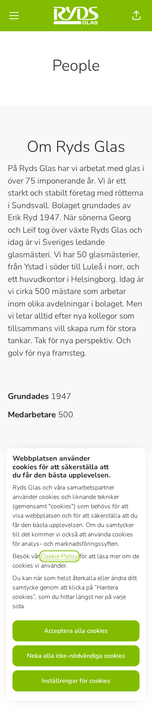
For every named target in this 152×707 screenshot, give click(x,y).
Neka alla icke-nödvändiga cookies (76, 656)
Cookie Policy (59, 556)
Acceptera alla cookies (76, 631)
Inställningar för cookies (76, 681)
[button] (136, 16)
